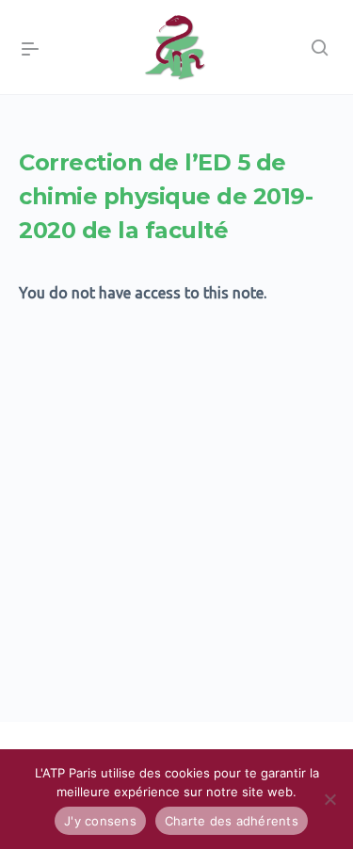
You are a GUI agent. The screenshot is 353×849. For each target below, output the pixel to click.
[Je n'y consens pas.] (329, 799)
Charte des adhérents (231, 820)
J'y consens (100, 820)
